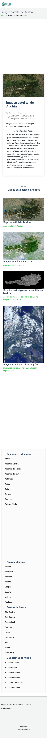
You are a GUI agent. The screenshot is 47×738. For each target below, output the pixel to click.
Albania (8, 567)
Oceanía (8, 499)
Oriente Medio (11, 504)
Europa (8, 494)
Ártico (7, 484)
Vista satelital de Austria (23, 131)
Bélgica (8, 587)
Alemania (9, 572)
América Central (12, 464)
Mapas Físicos (11, 668)
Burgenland (10, 622)
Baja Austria (10, 617)
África (7, 459)
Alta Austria (10, 612)
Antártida (9, 479)
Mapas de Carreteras (14, 683)
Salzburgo (9, 637)
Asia (7, 489)
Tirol (7, 642)
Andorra (8, 577)
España (8, 592)
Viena (7, 647)
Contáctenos (6, 709)
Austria (8, 582)
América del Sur (12, 474)
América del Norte (13, 469)
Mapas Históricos (12, 688)
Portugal (8, 602)
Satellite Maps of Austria (22, 704)
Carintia (8, 627)
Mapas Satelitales (12, 673)
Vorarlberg (9, 652)
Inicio (3, 15)
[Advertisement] (23, 44)
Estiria (7, 632)
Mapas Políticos (12, 662)
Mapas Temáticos (12, 678)
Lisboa (8, 597)
